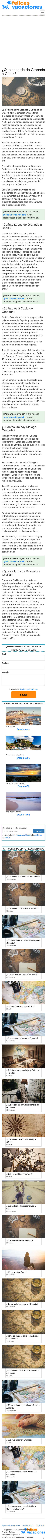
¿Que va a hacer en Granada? (19, 1439)
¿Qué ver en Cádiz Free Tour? (19, 1174)
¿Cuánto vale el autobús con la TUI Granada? (21, 1473)
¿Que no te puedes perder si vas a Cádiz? (21, 1207)
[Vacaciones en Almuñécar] (23, 742)
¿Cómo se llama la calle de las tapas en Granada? (23, 941)
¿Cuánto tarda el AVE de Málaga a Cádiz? (21, 1140)
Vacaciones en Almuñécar (15, 755)
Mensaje (5, 672)
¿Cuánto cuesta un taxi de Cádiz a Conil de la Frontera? (21, 1507)
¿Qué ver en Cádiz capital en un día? (22, 974)
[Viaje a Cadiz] (23, 719)
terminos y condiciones (21, 835)
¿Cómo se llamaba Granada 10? (20, 1006)
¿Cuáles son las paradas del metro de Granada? (22, 1106)
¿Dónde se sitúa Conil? (16, 1272)
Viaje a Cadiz (10, 726)
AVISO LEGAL (28, 1525)
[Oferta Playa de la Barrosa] (23, 775)
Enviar (23, 694)
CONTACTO (40, 1525)
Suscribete (39, 831)
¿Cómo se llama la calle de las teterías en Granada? (22, 1337)
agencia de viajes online (14, 214)
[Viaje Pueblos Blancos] (23, 803)
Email (4, 654)
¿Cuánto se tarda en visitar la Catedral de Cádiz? (22, 1071)
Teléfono (5, 663)
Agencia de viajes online (11, 1525)
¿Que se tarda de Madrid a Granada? (22, 1038)
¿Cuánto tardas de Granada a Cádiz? (22, 908)
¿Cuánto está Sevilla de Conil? (19, 1240)
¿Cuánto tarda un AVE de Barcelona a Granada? (22, 1372)
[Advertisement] (23, 42)
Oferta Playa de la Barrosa (15, 783)
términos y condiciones (28, 689)
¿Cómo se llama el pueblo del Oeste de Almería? (23, 1406)
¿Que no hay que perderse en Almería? (23, 876)
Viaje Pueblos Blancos (13, 811)
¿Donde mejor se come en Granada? (22, 1304)
